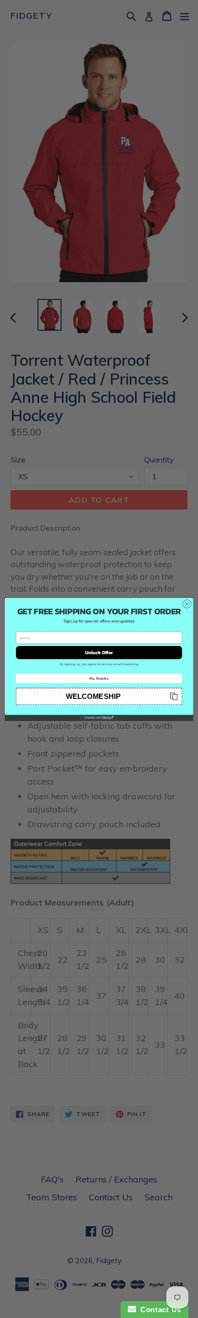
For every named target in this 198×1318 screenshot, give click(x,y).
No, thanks (99, 678)
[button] (99, 695)
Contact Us (158, 1310)
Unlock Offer (99, 652)
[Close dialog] (187, 603)
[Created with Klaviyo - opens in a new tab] (99, 718)
